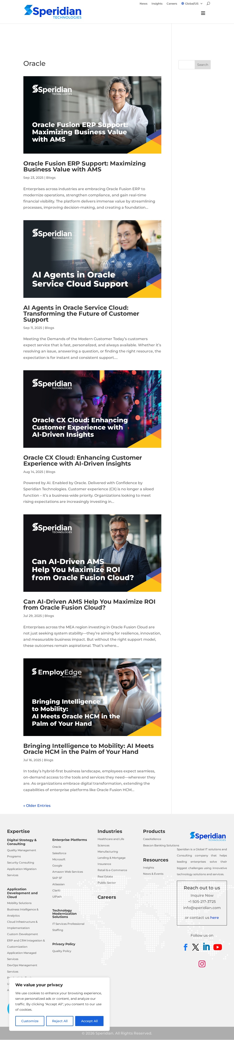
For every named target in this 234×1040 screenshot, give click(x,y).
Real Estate (105, 876)
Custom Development (22, 934)
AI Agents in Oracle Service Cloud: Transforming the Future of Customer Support (81, 313)
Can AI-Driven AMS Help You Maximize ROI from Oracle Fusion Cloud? (89, 604)
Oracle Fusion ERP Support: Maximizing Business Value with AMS (84, 166)
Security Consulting (20, 862)
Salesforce (59, 853)
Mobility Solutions (19, 903)
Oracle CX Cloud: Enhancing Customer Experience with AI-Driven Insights (82, 460)
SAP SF (57, 878)
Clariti (56, 890)
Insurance (104, 864)
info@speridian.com (202, 908)
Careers (172, 3)
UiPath (57, 896)
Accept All (89, 1021)
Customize (30, 1021)
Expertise (18, 831)
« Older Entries (37, 805)
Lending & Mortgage (111, 857)
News (143, 3)
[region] (59, 1004)
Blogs (51, 178)
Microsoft (58, 859)
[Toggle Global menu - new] (203, 16)
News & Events (153, 873)
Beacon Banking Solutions (161, 845)
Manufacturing (108, 851)
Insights (157, 3)
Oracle (56, 846)
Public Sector (107, 882)
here (214, 917)
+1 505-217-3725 (202, 901)
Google (57, 865)
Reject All (60, 1021)
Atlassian (58, 884)
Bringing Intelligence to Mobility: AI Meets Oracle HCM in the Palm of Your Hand (88, 748)
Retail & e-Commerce (112, 870)
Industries (110, 831)
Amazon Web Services (67, 871)
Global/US (192, 3)
